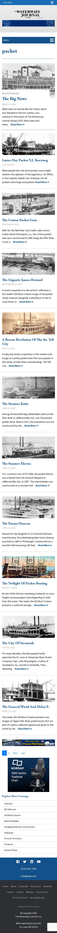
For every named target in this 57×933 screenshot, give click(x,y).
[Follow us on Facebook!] (17, 861)
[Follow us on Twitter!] (24, 861)
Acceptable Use (37, 897)
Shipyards (8, 832)
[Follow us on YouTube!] (39, 861)
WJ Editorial (10, 809)
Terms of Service (20, 897)
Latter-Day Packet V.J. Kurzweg (28, 144)
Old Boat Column (12, 815)
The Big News (28, 80)
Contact (19, 892)
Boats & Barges (11, 821)
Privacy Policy (42, 892)
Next (15, 753)
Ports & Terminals (13, 838)
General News (10, 850)
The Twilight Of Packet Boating (28, 567)
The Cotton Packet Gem (28, 204)
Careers (10, 892)
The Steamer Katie (28, 388)
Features (8, 803)
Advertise (48, 886)
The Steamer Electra (28, 447)
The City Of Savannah (28, 627)
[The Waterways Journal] (28, 14)
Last (23, 753)
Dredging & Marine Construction (19, 826)
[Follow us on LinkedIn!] (31, 861)
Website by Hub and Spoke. (28, 906)
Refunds (29, 892)
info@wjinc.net (28, 876)
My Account (36, 886)
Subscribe (23, 886)
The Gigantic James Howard (28, 264)
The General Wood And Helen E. (28, 690)
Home (5, 886)
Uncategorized (10, 93)
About (13, 886)
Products (8, 844)
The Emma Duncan (28, 507)
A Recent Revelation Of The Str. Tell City (28, 323)
